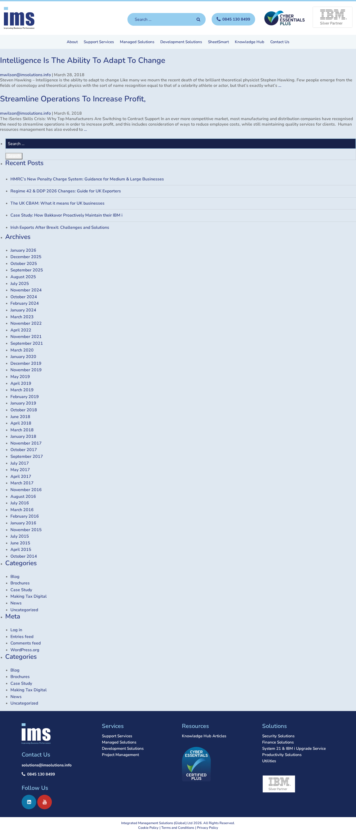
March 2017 (22, 483)
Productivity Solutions (282, 754)
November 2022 (26, 323)
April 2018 (20, 423)
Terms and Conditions (177, 827)
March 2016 (22, 510)
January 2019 (23, 403)
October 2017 (23, 450)
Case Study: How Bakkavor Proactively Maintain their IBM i (66, 215)
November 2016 (26, 490)
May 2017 (20, 470)
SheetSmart (218, 42)
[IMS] (19, 18)
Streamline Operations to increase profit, (73, 99)
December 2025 (25, 257)
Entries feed (21, 637)
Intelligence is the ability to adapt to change (82, 60)
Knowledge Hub (249, 42)
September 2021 (26, 343)
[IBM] (332, 17)
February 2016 (24, 516)
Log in (16, 630)
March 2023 (22, 317)
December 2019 (25, 363)
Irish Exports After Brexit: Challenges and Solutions (59, 227)
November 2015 (26, 530)
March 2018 (22, 430)
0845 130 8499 (41, 774)
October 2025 (23, 263)
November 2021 (26, 337)
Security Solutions (278, 736)
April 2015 (20, 549)
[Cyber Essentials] (284, 18)
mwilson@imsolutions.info (25, 75)
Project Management (120, 754)
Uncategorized (24, 610)
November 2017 (26, 443)
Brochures (20, 583)
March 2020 (22, 350)
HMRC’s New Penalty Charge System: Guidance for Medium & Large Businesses (87, 179)
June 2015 (20, 543)
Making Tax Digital (28, 596)
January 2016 (23, 523)
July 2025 (19, 283)
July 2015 (19, 536)
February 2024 (24, 303)
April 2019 (20, 383)
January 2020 (23, 357)
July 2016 (19, 503)
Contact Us (279, 42)
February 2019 (24, 397)
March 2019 (22, 390)
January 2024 (23, 310)
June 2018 (20, 417)
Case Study (21, 590)
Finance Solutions (278, 742)
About (72, 42)
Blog (15, 576)
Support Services (99, 42)
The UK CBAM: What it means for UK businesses (57, 203)
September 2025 (26, 270)
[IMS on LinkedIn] (29, 802)
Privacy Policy (207, 827)
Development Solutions (181, 42)
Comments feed (25, 643)
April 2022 (20, 330)
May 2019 (20, 377)
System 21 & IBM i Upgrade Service (294, 748)
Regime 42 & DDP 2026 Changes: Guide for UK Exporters (65, 191)
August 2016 (23, 496)
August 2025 (23, 277)
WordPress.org (24, 650)
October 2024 (23, 297)
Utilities (269, 761)
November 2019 (26, 370)
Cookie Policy (148, 827)
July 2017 (19, 463)
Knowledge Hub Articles (204, 736)
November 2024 (26, 290)
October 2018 (23, 410)
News (16, 603)
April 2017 (20, 476)
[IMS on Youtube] (44, 802)
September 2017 (26, 456)
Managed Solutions (137, 42)
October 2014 (23, 556)
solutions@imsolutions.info (47, 765)
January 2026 (23, 250)
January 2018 (23, 436)
